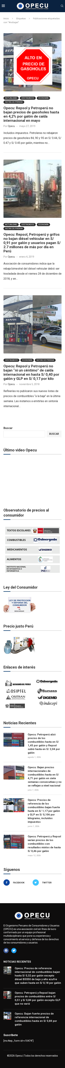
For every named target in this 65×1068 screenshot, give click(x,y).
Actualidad (11, 98)
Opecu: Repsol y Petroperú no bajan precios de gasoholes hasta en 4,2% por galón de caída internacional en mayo (31, 114)
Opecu (11, 126)
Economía (43, 98)
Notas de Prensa (14, 102)
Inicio (6, 18)
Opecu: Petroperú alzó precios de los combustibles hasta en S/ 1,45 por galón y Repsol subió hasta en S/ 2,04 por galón (44, 743)
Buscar (8, 428)
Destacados (27, 98)
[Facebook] (6, 950)
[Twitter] (13, 950)
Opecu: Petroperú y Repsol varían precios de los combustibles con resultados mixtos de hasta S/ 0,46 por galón (44, 844)
